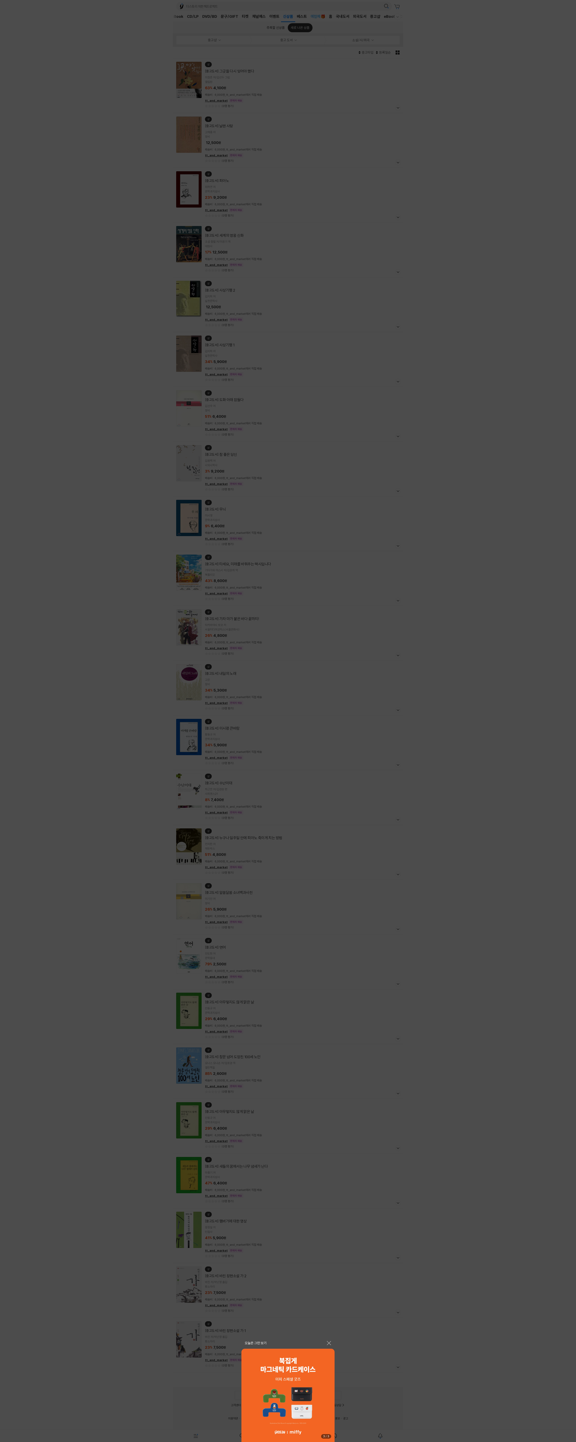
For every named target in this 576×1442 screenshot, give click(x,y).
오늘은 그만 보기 (256, 1343)
